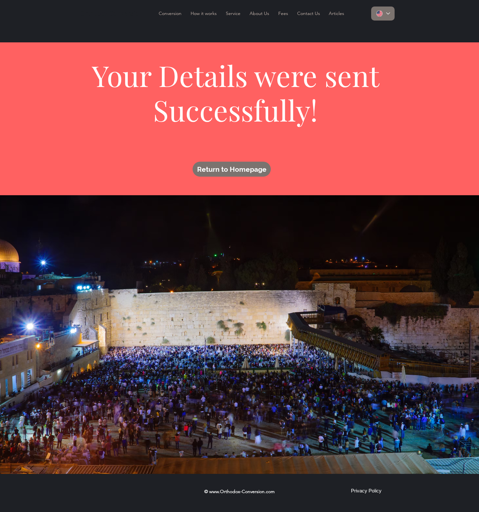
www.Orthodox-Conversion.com (242, 491)
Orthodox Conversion (111, 13)
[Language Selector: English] (383, 14)
